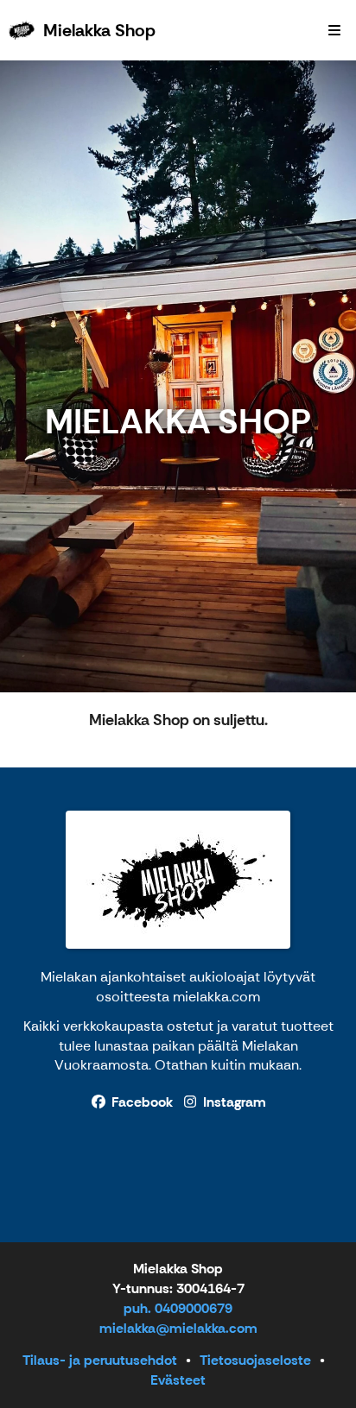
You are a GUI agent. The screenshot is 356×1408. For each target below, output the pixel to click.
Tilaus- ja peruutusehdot (99, 1360)
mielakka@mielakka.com (178, 1328)
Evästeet (178, 1380)
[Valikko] (334, 30)
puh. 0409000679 (178, 1308)
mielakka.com (216, 997)
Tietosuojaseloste (255, 1360)
